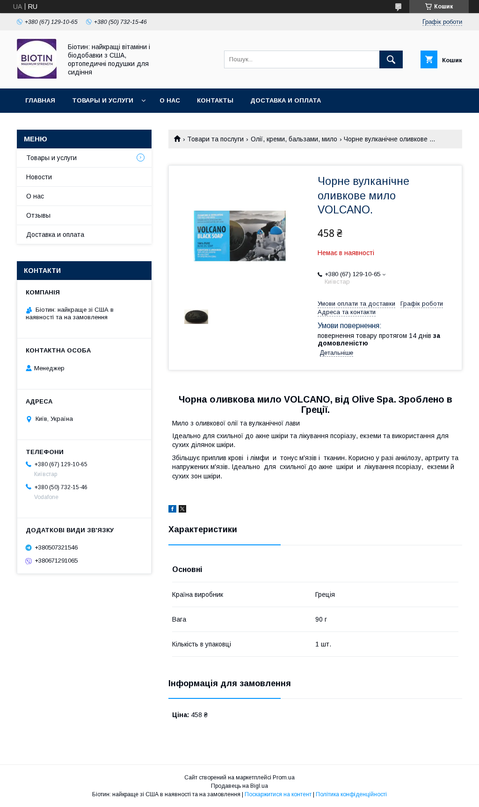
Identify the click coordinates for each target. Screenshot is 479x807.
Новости (39, 177)
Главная (40, 100)
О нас (170, 100)
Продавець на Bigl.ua (239, 786)
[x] (182, 510)
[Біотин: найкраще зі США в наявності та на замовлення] (37, 76)
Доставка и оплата (285, 100)
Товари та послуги (215, 139)
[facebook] (172, 510)
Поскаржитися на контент (278, 794)
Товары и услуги (102, 100)
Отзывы (38, 215)
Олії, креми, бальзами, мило (294, 139)
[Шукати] (391, 59)
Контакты (215, 100)
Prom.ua (284, 777)
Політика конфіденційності (351, 794)
